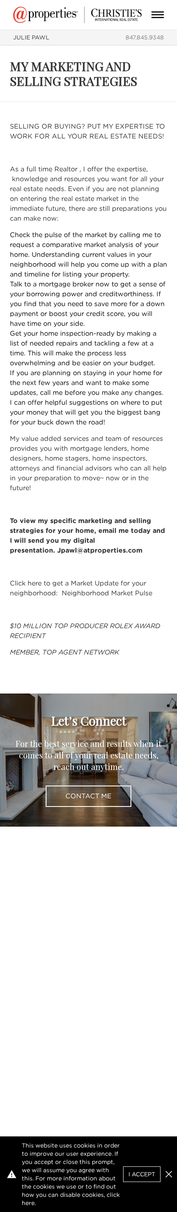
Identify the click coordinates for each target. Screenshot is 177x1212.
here (28, 1203)
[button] (168, 1174)
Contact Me (88, 796)
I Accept (141, 1174)
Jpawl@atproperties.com (99, 550)
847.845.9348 (145, 37)
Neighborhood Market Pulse (107, 593)
